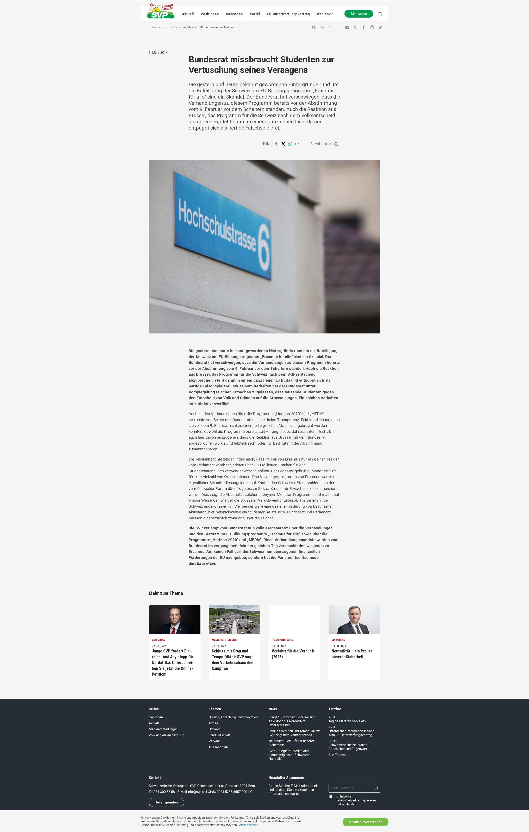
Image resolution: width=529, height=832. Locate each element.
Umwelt (214, 729)
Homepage (156, 27)
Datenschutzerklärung (350, 800)
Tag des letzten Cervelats (347, 721)
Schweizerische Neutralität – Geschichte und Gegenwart (349, 747)
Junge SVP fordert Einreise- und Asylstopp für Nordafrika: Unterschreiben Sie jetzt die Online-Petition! (173, 663)
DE (314, 27)
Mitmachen (359, 14)
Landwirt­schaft (219, 735)
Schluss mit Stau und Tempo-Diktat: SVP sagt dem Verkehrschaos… (294, 733)
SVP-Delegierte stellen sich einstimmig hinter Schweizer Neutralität (289, 755)
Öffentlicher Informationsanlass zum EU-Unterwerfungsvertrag (351, 733)
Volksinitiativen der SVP (166, 735)
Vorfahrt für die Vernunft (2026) (293, 654)
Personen (156, 717)
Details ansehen (247, 825)
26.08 (333, 717)
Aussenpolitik (219, 747)
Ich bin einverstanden (365, 822)
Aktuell (154, 723)
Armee (213, 723)
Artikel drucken (321, 144)
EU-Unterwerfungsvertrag (288, 14)
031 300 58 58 (164, 792)
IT (330, 27)
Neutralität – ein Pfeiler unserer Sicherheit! (352, 654)
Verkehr (214, 741)
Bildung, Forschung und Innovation (233, 717)
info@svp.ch (196, 792)
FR (322, 27)
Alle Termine (338, 755)
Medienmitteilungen (163, 729)
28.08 (333, 741)
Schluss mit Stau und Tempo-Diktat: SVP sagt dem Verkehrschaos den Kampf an (232, 660)
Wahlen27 (325, 14)
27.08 (333, 727)
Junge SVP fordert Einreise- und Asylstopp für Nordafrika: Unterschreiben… (292, 721)
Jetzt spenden (166, 802)
